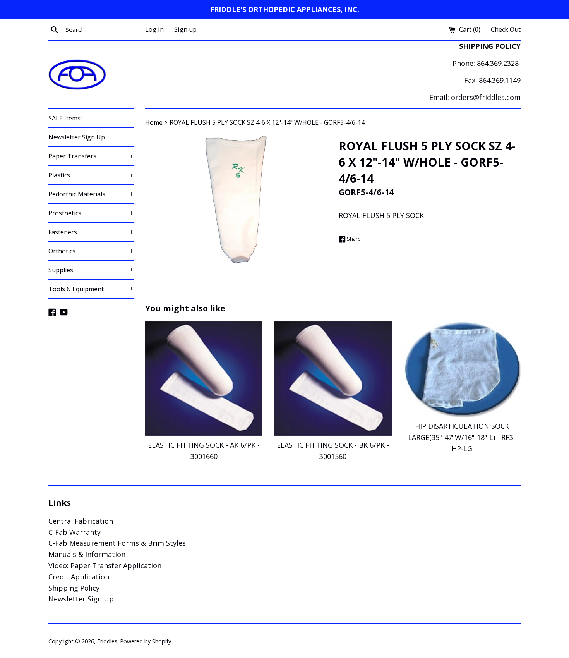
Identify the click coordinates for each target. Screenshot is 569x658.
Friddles (107, 641)
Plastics (91, 175)
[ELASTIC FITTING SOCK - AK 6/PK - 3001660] (203, 378)
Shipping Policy (73, 588)
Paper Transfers (91, 156)
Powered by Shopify (145, 641)
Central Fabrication (80, 521)
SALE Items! (65, 118)
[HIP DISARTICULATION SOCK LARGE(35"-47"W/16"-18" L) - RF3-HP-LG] (462, 369)
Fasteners (91, 232)
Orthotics (91, 251)
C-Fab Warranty (74, 532)
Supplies (91, 270)
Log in (154, 29)
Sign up (185, 29)
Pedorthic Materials (91, 194)
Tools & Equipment (91, 289)
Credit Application (78, 576)
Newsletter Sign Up (76, 137)
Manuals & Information (86, 554)
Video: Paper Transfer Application (104, 565)
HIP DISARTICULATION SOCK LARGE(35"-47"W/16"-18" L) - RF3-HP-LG (462, 437)
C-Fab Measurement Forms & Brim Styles (117, 543)
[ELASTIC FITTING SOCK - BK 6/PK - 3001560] (332, 378)
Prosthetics (91, 213)
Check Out (506, 29)
